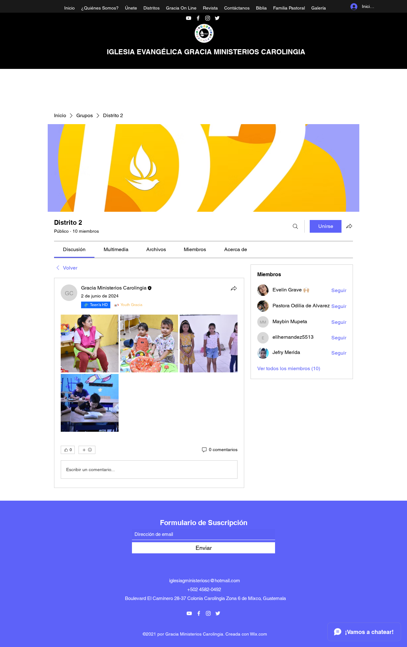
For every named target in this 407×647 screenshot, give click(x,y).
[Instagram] (207, 18)
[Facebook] (198, 18)
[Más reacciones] (87, 450)
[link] (74, 249)
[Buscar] (295, 226)
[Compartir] (234, 288)
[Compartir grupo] (349, 226)
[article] (149, 383)
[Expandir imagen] (90, 343)
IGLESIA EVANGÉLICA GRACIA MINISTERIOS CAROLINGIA (206, 52)
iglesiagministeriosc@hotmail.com (204, 580)
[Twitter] (217, 18)
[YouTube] (188, 18)
